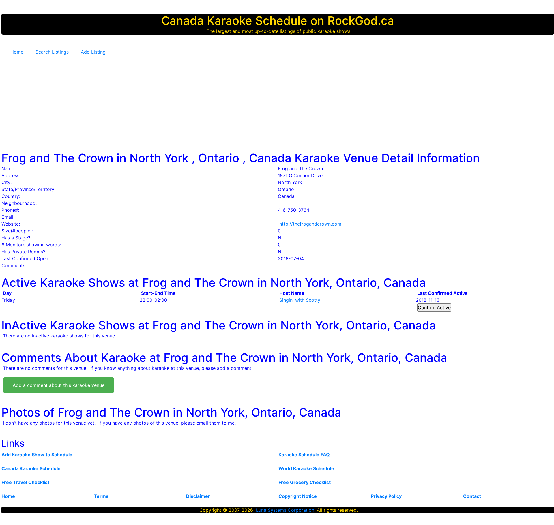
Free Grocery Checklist (304, 482)
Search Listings (52, 52)
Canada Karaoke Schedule (31, 468)
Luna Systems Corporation (285, 510)
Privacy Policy (386, 496)
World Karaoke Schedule (306, 468)
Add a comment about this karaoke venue (58, 385)
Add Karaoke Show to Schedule (36, 454)
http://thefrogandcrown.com (310, 224)
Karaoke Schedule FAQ (304, 454)
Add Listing (93, 52)
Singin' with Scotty (299, 300)
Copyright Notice (297, 496)
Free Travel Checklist (25, 482)
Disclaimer (198, 496)
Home (16, 52)
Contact (472, 496)
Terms (101, 496)
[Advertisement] (278, 101)
